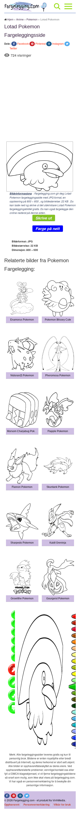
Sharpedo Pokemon (22, 542)
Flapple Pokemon (58, 431)
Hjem (10, 19)
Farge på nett (48, 228)
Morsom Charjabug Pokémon (24, 431)
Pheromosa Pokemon (57, 375)
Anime (20, 19)
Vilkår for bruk (62, 804)
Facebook (23, 43)
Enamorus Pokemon (22, 319)
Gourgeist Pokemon (57, 598)
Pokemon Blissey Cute (58, 319)
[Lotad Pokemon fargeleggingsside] (38, 166)
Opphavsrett (11, 804)
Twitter (13, 48)
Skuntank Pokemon (58, 486)
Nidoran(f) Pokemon (22, 375)
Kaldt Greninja (57, 542)
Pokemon (32, 19)
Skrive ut (44, 218)
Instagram (58, 43)
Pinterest (40, 43)
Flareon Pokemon (22, 486)
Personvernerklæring (36, 804)
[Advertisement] (40, 99)
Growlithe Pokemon (22, 598)
